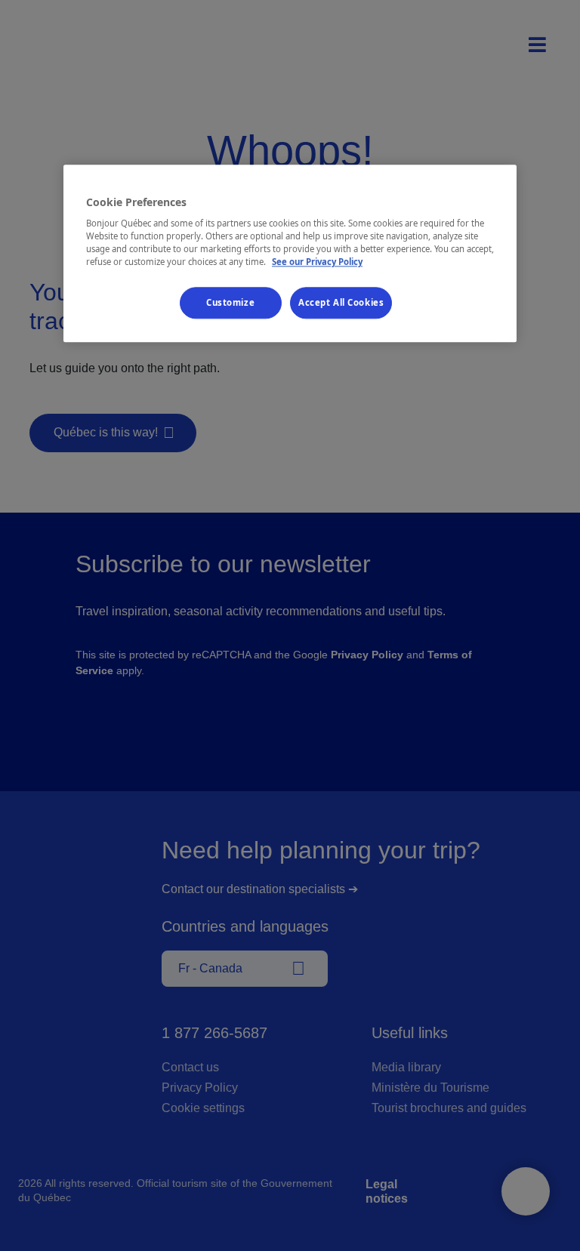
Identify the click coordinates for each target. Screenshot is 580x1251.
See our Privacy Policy (317, 262)
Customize (230, 303)
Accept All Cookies (341, 303)
